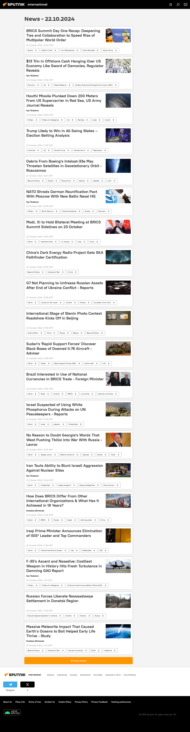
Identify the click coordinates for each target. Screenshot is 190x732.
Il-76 (104, 363)
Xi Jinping (65, 241)
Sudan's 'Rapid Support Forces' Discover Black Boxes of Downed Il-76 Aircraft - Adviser (61, 348)
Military (31, 120)
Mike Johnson (108, 485)
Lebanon (56, 424)
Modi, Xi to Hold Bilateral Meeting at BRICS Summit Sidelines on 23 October (63, 224)
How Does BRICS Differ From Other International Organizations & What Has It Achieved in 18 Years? (62, 501)
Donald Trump (59, 150)
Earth (93, 650)
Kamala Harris (79, 150)
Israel (94, 120)
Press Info (20, 702)
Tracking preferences (121, 702)
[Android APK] (12, 712)
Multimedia (130, 675)
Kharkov (83, 616)
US (44, 85)
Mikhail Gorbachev (69, 211)
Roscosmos (66, 181)
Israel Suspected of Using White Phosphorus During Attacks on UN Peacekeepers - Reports (56, 409)
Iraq (72, 550)
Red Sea (81, 120)
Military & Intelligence (50, 120)
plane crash (89, 363)
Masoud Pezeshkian (87, 485)
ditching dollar (86, 520)
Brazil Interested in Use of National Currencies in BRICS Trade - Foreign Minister (65, 376)
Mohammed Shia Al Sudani (51, 550)
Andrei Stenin (33, 333)
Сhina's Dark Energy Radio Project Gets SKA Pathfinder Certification (64, 254)
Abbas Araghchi (64, 485)
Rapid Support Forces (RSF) (65, 363)
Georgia (86, 455)
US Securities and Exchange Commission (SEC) (94, 85)
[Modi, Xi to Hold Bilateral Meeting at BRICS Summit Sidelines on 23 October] (118, 227)
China (92, 241)
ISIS (101, 550)
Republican (97, 150)
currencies (85, 394)
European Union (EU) (102, 302)
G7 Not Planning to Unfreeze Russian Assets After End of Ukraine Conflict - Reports (64, 285)
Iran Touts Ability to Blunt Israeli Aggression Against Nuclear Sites (64, 468)
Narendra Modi (47, 241)
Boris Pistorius (48, 211)
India (79, 241)
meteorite (108, 650)
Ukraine (69, 302)
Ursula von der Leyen (49, 302)
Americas (31, 150)
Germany (102, 211)
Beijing (76, 333)
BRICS (70, 394)
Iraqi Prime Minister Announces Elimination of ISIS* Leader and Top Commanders (64, 533)
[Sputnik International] (14, 7)
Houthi (107, 120)
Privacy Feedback (99, 702)
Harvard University (75, 650)
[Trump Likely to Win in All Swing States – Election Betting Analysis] (118, 135)
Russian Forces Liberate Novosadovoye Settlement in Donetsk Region (59, 598)
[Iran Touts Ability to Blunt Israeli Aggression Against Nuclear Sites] (118, 470)
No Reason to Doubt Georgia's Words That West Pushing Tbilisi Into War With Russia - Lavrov (64, 440)
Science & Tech (54, 272)
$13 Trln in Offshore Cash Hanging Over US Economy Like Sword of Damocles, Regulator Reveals (65, 66)
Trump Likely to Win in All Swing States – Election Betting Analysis (62, 133)
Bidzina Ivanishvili (67, 455)
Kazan (69, 520)
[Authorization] (171, 4)
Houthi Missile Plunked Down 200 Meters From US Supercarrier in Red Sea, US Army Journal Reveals (63, 100)
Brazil (43, 394)
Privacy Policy (81, 702)
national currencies (105, 394)
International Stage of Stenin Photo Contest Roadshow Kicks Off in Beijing (64, 315)
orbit (109, 181)
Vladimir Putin (47, 50)
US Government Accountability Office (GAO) (85, 585)
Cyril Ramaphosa (67, 50)
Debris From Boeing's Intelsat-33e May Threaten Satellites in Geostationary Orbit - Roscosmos (64, 166)
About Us (7, 702)
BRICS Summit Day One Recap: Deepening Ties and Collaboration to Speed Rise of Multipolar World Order (63, 35)
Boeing (82, 181)
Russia (30, 50)
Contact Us (50, 702)
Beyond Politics (34, 181)
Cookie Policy (64, 702)
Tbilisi (113, 455)
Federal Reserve (60, 85)
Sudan (43, 363)
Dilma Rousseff (89, 50)
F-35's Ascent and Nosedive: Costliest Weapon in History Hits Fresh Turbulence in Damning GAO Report (64, 566)
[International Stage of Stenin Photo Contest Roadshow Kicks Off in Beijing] (118, 318)
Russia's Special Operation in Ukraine (42, 616)
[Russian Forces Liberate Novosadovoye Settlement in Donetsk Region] (118, 601)
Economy (31, 85)
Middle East (73, 424)
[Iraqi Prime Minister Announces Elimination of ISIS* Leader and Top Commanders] (118, 535)
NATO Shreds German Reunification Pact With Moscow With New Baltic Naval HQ (61, 194)
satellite (96, 181)
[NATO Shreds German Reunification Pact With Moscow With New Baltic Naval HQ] (118, 196)
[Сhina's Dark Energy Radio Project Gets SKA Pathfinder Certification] (118, 257)
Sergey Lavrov (46, 455)
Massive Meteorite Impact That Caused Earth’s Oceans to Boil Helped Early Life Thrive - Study (60, 631)
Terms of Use (34, 702)
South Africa (108, 50)
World (30, 241)
